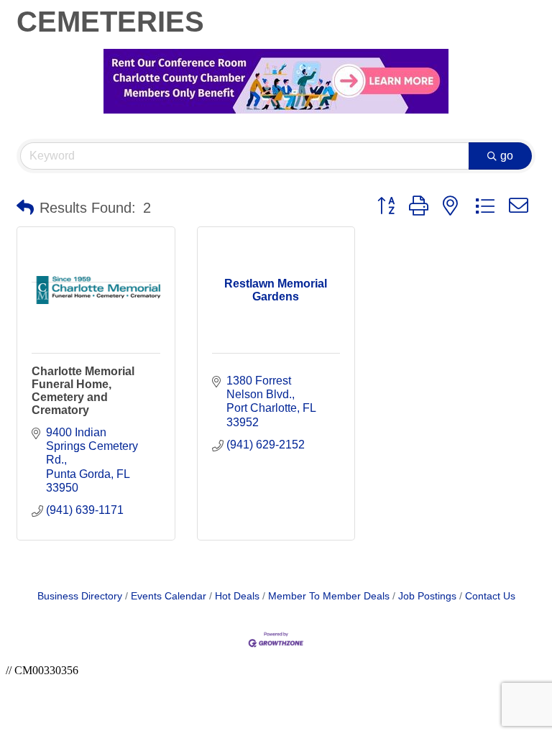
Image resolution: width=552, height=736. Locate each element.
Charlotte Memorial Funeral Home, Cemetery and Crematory (83, 390)
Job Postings (427, 596)
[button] (25, 208)
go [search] (506, 156)
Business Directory (79, 596)
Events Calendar (168, 596)
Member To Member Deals (329, 596)
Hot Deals (237, 596)
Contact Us (490, 596)
